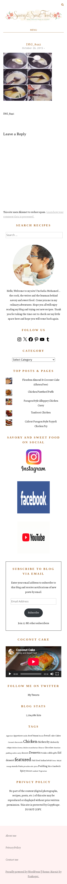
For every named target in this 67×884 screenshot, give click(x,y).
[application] (33, 661)
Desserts (34, 752)
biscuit (41, 736)
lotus (54, 760)
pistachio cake (28, 766)
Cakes (58, 735)
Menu (33, 29)
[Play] (10, 674)
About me (11, 836)
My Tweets (33, 695)
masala (15, 766)
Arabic (25, 736)
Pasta (20, 766)
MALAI (59, 760)
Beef (30, 735)
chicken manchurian (30, 747)
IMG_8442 (8, 113)
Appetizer (9, 736)
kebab (49, 760)
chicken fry (43, 742)
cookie (14, 753)
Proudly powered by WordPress (23, 872)
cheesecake (19, 742)
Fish (33, 760)
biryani (35, 735)
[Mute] (52, 674)
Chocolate (49, 747)
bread (47, 735)
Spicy (23, 770)
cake (53, 735)
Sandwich (56, 766)
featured (23, 759)
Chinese (41, 747)
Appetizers (18, 735)
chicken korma (17, 747)
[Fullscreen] (57, 674)
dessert (24, 752)
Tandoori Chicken (41, 412)
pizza (36, 766)
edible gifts (52, 753)
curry (19, 753)
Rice (50, 766)
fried (37, 760)
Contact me (12, 859)
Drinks (43, 752)
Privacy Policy (13, 847)
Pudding (42, 766)
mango (9, 766)
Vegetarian (43, 771)
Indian (43, 760)
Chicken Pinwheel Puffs (41, 392)
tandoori (35, 771)
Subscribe (33, 612)
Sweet (29, 770)
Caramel (11, 742)
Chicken (30, 741)
